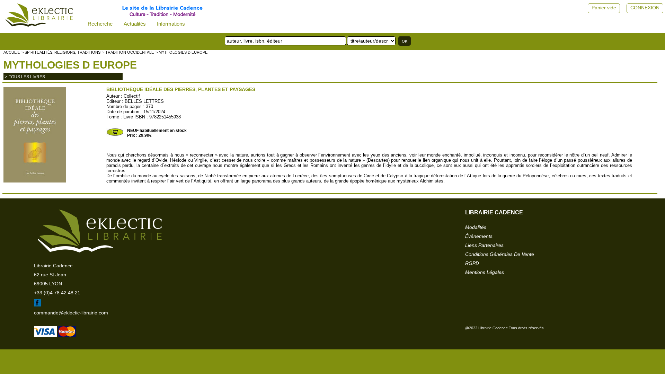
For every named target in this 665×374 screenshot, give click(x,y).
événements (479, 236)
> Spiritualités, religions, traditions (60, 52)
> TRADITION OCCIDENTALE (128, 52)
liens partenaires (484, 245)
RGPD (472, 263)
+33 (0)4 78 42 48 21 (57, 292)
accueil (11, 52)
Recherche (100, 24)
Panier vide (604, 7)
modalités (475, 227)
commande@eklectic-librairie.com (71, 312)
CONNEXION (644, 7)
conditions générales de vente (499, 254)
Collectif (132, 96)
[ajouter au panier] (115, 135)
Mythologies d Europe (70, 65)
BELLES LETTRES (144, 101)
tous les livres (27, 76)
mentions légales (484, 272)
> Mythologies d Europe (181, 52)
